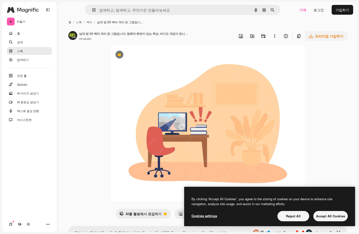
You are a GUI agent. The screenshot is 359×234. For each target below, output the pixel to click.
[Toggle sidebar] (48, 10)
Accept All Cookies (330, 216)
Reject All (293, 216)
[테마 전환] (28, 224)
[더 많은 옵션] (274, 36)
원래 (138, 55)
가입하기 (342, 9)
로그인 (319, 9)
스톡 (79, 22)
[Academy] (19, 224)
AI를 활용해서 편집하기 (140, 215)
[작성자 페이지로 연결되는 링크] (72, 36)
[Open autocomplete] (92, 10)
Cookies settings (204, 215)
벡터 (89, 22)
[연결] (11, 224)
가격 (302, 9)
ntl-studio (85, 38)
